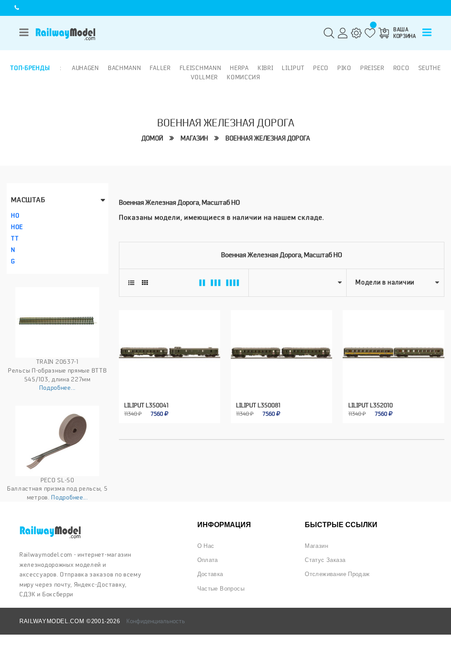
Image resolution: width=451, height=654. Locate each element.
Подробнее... (57, 387)
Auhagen (85, 67)
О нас (205, 546)
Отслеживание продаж (337, 574)
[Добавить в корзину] (160, 407)
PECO (321, 67)
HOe (17, 227)
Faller (160, 67)
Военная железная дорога (268, 138)
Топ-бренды (30, 67)
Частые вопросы (220, 588)
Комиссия (243, 77)
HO (15, 215)
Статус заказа (325, 560)
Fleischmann (201, 67)
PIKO (344, 67)
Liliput (293, 67)
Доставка (210, 574)
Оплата (207, 560)
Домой (152, 138)
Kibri (266, 67)
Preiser (372, 67)
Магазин (194, 138)
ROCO (401, 67)
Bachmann (124, 67)
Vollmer (204, 77)
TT (14, 238)
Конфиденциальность (155, 620)
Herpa (239, 67)
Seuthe (429, 67)
